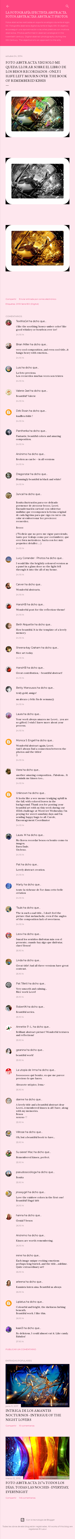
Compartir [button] (11, 299)
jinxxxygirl (21, 1192)
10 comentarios (26, 1425)
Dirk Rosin (22, 410)
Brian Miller (22, 344)
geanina (21, 1050)
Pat (18, 864)
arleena (20, 1281)
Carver (20, 584)
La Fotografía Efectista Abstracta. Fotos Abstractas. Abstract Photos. (37, 14)
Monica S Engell (26, 740)
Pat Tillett (22, 983)
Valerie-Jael (23, 390)
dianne (20, 1099)
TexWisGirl (22, 321)
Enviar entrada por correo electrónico (37, 299)
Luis (18, 367)
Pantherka (22, 430)
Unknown (22, 793)
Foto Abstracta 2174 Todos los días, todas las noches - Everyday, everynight (37, 1487)
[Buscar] (67, 5)
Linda (19, 960)
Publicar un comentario (21, 1349)
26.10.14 (20, 1205)
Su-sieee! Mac (24, 1152)
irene (19, 1255)
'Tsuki (19, 907)
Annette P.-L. (24, 1026)
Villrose (20, 1132)
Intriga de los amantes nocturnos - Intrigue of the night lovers (33, 1415)
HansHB (21, 604)
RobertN (21, 1006)
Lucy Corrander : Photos (30, 558)
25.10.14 (20, 950)
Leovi (19, 934)
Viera (19, 769)
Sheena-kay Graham (28, 647)
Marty (19, 884)
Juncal (20, 494)
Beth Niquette (25, 624)
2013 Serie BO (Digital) (27, 304)
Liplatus (20, 1301)
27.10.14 (20, 1341)
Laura (19, 714)
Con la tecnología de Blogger (40, 1519)
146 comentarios (27, 1497)
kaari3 (19, 1328)
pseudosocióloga (26, 1172)
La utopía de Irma (27, 1070)
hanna (20, 1215)
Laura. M (21, 835)
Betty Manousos (26, 687)
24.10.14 (20, 334)
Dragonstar (23, 474)
